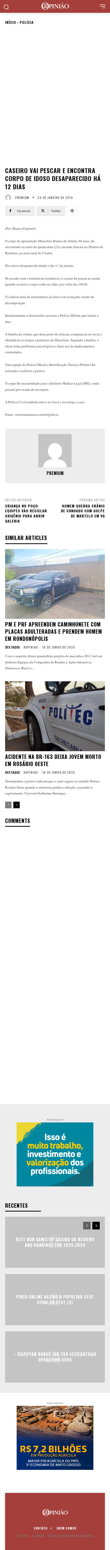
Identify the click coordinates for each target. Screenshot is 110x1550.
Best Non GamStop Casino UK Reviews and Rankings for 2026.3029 (55, 1242)
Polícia (27, 22)
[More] (72, 211)
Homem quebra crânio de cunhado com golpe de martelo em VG (83, 510)
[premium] (9, 198)
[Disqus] (55, 898)
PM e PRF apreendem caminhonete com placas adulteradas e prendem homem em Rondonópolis (53, 631)
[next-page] (16, 805)
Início (10, 22)
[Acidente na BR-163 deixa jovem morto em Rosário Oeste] (55, 716)
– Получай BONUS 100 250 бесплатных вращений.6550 (55, 1357)
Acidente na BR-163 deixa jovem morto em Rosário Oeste (53, 760)
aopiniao (31, 647)
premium (22, 197)
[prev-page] (8, 805)
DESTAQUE (12, 647)
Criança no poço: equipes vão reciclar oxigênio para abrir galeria (26, 513)
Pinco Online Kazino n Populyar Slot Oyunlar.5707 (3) (55, 1299)
